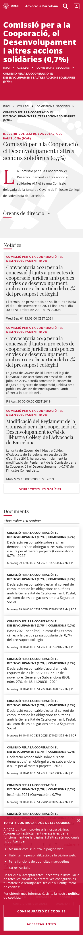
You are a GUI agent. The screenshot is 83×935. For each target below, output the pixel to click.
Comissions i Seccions (53, 67)
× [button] (79, 820)
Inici (6, 67)
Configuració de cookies (41, 911)
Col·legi (23, 67)
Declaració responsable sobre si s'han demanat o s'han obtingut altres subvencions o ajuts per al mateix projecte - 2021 (41, 761)
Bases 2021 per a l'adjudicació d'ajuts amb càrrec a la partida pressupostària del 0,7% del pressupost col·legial (39, 635)
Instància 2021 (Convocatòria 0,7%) (34, 794)
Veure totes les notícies (40, 489)
